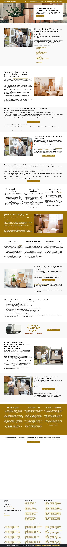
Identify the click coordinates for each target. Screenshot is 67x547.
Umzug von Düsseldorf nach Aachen (32, 527)
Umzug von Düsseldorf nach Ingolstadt (53, 528)
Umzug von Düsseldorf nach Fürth (52, 532)
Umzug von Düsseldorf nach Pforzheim (53, 537)
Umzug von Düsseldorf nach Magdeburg (33, 532)
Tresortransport (58, 148)
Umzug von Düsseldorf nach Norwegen (53, 503)
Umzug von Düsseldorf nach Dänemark (53, 515)
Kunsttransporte (37, 284)
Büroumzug (38, 54)
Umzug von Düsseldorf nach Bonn (12, 527)
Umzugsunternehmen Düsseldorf (10, 1)
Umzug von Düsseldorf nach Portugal (52, 517)
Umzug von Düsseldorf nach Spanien (52, 518)
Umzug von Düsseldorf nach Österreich (53, 514)
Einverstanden (38, 545)
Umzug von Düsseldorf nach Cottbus (12, 532)
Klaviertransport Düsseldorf (30, 508)
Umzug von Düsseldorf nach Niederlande (53, 512)
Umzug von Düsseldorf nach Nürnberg (13, 542)
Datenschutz (7, 515)
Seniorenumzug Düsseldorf (30, 510)
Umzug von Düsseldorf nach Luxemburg (53, 502)
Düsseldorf (40, 59)
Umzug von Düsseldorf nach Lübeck (32, 538)
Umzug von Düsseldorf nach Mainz (32, 537)
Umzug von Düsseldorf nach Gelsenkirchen (33, 526)
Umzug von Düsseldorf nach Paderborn (53, 527)
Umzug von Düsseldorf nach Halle (32, 531)
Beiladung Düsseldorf (29, 519)
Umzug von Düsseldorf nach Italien (52, 510)
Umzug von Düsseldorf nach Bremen (12, 531)
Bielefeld (60, 192)
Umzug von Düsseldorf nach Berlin (12, 526)
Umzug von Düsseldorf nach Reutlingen (53, 542)
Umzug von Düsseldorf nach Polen (52, 504)
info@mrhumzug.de (11, 508)
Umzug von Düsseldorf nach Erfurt (32, 540)
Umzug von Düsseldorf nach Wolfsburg (53, 538)
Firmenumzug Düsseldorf (30, 505)
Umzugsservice (22, 24)
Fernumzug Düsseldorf (29, 504)
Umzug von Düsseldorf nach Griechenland (53, 509)
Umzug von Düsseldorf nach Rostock (32, 542)
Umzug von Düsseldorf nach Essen (12, 528)
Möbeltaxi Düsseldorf (29, 515)
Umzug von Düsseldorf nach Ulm (51, 536)
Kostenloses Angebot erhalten (34, 121)
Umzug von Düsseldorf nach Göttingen (52, 541)
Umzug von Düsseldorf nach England (52, 508)
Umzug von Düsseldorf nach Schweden (53, 505)
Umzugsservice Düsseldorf (30, 502)
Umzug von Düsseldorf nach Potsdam (12, 535)
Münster (20, 245)
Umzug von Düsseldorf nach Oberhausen (33, 541)
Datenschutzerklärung (56, 545)
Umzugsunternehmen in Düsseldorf (20, 78)
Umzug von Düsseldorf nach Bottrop (52, 540)
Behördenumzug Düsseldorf (30, 518)
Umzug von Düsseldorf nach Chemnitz (32, 530)
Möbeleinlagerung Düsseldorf (31, 509)
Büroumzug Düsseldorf (29, 503)
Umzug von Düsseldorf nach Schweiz (52, 519)
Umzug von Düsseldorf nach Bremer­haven (53, 543)
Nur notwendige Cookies (46, 545)
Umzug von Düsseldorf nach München (12, 541)
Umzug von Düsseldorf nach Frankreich (53, 513)
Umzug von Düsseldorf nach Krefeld (32, 536)
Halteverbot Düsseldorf (29, 507)
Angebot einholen (40, 16)
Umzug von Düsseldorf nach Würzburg (52, 533)
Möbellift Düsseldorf (29, 520)
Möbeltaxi (40, 53)
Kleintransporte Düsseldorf (30, 514)
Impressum (6, 513)
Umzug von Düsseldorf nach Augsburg (13, 543)
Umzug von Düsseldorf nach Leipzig (12, 530)
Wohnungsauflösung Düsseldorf (31, 512)
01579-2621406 (9, 506)
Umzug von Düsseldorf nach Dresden (12, 533)
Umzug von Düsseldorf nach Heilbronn (52, 535)
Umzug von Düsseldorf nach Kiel (31, 528)
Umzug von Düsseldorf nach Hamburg (12, 537)
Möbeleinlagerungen (40, 56)
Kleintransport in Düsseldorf (44, 149)
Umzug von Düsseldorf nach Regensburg (53, 526)
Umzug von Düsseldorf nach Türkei (52, 507)
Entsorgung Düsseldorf (29, 513)
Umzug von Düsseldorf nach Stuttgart (12, 536)
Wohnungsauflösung (40, 51)
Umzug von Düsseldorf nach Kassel (32, 543)
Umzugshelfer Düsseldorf (30, 517)
